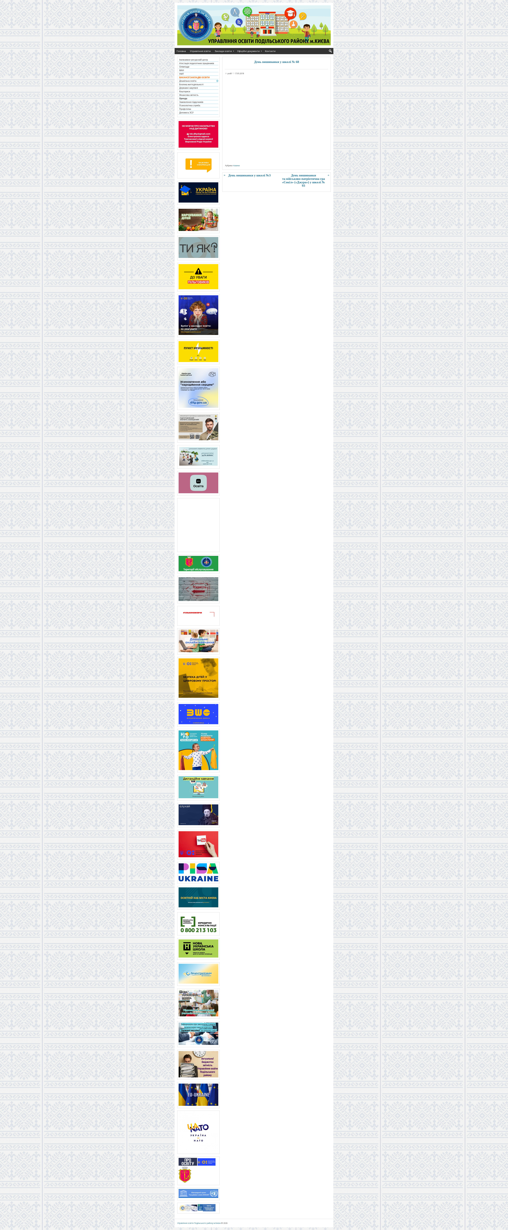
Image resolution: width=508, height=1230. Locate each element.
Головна (181, 51)
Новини (236, 165)
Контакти (270, 51)
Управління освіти (200, 51)
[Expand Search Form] (330, 51)
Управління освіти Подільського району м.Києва (199, 1223)
